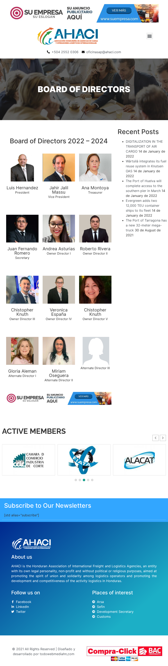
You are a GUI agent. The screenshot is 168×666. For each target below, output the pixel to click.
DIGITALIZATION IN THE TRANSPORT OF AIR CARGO (144, 146)
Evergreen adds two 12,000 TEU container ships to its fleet (142, 205)
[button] (149, 36)
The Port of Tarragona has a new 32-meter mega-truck (146, 225)
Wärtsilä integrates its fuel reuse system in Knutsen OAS (146, 166)
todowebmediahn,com (57, 654)
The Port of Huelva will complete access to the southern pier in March (144, 186)
